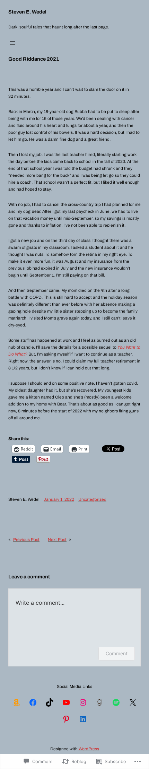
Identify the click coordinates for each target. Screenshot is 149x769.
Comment (117, 653)
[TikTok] (49, 702)
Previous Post (26, 539)
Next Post (57, 539)
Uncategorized (92, 499)
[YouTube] (66, 702)
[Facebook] (33, 702)
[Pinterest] (66, 719)
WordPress (89, 748)
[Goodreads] (99, 702)
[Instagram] (83, 702)
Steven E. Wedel (27, 12)
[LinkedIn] (83, 719)
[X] (133, 702)
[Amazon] (16, 702)
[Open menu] (12, 43)
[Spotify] (116, 702)
